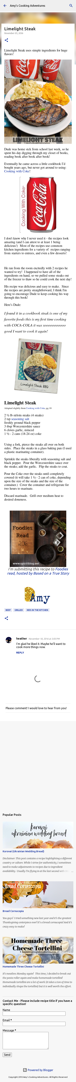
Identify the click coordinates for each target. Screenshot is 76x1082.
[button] (6, 40)
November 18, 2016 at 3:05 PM (44, 638)
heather (21, 638)
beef (8, 610)
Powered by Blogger (40, 1070)
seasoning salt (20, 419)
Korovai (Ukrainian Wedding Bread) (23, 851)
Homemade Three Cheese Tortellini (23, 966)
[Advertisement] (38, 764)
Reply (20, 652)
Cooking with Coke (16, 171)
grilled (19, 610)
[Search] (71, 5)
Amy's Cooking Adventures (27, 5)
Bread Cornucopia (13, 911)
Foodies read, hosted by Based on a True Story (38, 571)
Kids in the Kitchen (37, 610)
